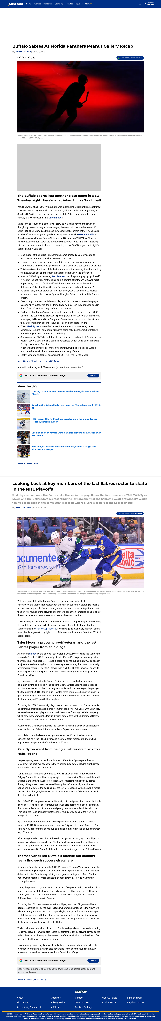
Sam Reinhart (59, 276)
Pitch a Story (23, 1002)
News (28, 4)
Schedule (48, 4)
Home (20, 464)
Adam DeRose (23, 52)
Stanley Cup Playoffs (45, 628)
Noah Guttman (23, 507)
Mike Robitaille (86, 234)
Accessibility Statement (29, 1007)
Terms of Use (82, 1002)
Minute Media (18, 1014)
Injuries (78, 4)
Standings (59, 4)
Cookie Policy (109, 1002)
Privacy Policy (58, 1002)
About (20, 997)
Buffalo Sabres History (36, 980)
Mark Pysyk (33, 326)
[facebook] (145, 4)
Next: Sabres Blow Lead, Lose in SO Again (38, 361)
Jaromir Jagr (55, 217)
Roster (70, 4)
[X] (140, 4)
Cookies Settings (83, 1007)
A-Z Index (56, 1007)
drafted (33, 653)
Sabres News (32, 464)
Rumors (37, 4)
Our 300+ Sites (109, 997)
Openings (56, 997)
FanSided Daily (134, 997)
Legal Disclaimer (135, 1002)
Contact (79, 997)
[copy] (33, 57)
